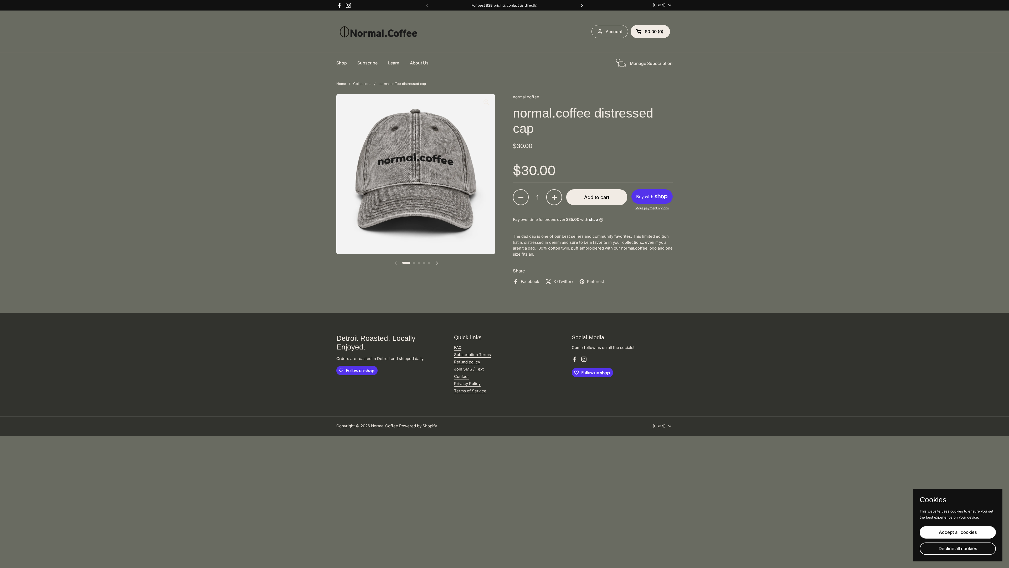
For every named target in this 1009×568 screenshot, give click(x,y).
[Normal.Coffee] (378, 31)
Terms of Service (470, 390)
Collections (362, 84)
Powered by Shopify (418, 425)
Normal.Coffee (384, 425)
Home (341, 84)
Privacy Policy (467, 383)
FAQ (457, 347)
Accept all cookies (958, 532)
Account (614, 31)
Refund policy (467, 361)
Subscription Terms (472, 354)
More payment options (652, 208)
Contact (461, 376)
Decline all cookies (958, 548)
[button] (650, 31)
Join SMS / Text (469, 369)
